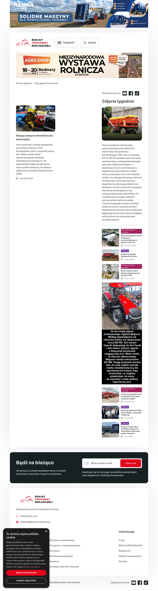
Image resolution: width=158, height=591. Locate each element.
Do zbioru (54, 550)
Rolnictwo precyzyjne (61, 556)
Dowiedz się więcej (31, 566)
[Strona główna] (50, 499)
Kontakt (123, 561)
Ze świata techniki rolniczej (64, 566)
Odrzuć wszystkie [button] (26, 580)
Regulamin (93, 475)
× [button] (46, 531)
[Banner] (79, 14)
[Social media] (125, 93)
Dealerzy (54, 561)
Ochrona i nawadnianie (61, 540)
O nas (122, 540)
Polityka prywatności (130, 556)
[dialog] (26, 558)
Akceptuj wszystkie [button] (26, 572)
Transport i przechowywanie (64, 545)
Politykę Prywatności (112, 475)
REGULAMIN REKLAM (130, 545)
